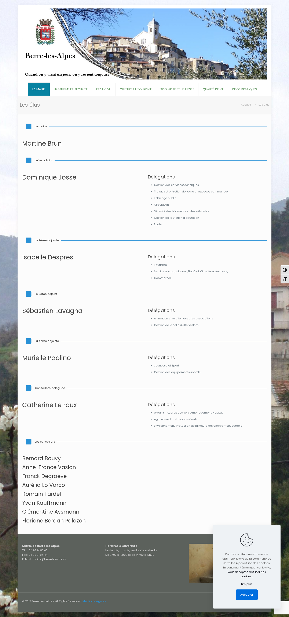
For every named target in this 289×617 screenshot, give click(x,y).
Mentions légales (94, 601)
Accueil (246, 105)
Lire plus (246, 584)
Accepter (246, 595)
